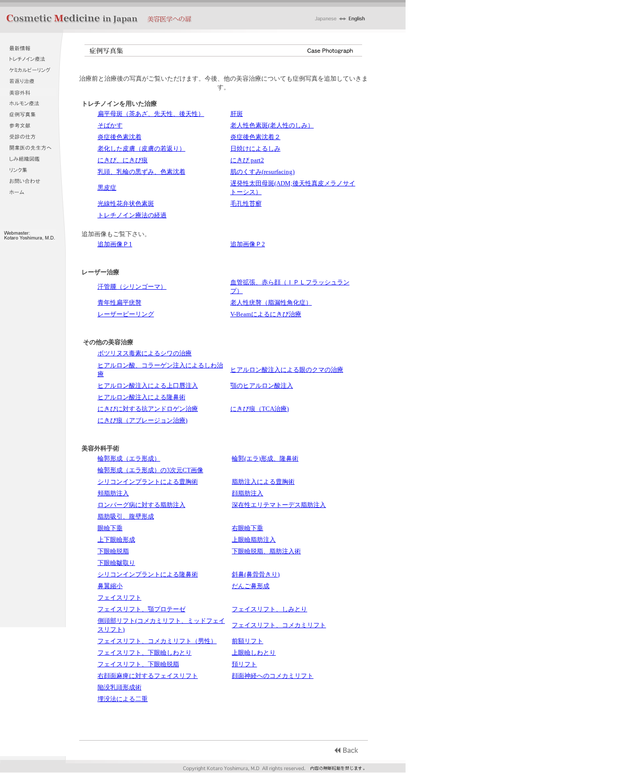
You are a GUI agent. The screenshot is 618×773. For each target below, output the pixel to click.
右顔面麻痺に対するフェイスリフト (148, 675)
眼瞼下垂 (110, 528)
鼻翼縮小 (110, 586)
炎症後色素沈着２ (255, 137)
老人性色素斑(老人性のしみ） (272, 125)
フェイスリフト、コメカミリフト (279, 625)
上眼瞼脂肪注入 (254, 539)
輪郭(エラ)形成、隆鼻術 (265, 458)
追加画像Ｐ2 (247, 244)
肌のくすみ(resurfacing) (262, 171)
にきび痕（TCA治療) (259, 408)
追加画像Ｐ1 (115, 244)
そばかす (110, 125)
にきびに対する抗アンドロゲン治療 (148, 408)
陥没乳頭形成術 (119, 687)
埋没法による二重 (123, 699)
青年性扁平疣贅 (119, 302)
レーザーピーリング (126, 314)
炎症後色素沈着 (119, 137)
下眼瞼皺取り (116, 562)
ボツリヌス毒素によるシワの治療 (145, 353)
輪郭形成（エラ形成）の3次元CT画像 (150, 470)
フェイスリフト (119, 597)
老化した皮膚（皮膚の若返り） (141, 148)
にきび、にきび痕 (123, 160)
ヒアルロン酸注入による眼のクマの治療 (286, 369)
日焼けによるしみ (255, 148)
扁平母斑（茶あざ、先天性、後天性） (151, 113)
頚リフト (244, 664)
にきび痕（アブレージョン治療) (142, 420)
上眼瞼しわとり (254, 652)
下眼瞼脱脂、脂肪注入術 (266, 551)
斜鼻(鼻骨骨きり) (256, 574)
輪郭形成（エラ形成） (129, 458)
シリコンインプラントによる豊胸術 (148, 481)
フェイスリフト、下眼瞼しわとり (145, 652)
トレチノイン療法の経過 (132, 215)
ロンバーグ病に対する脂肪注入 (141, 504)
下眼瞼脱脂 (113, 551)
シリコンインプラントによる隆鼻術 (148, 574)
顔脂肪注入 (247, 493)
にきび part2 (247, 160)
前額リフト (247, 641)
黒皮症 (107, 187)
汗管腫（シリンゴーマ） (132, 286)
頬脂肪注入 (113, 493)
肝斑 (236, 113)
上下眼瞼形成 (116, 539)
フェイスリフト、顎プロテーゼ (141, 609)
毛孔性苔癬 (246, 203)
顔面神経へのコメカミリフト (272, 675)
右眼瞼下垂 (247, 528)
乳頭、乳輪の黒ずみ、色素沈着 (141, 171)
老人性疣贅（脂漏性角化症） (271, 302)
